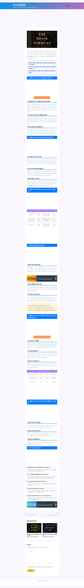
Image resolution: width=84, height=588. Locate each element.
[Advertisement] (42, 20)
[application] (69, 5)
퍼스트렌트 (19, 4)
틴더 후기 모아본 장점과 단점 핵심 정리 (50, 535)
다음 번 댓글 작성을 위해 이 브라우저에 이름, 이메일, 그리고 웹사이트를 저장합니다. (40, 566)
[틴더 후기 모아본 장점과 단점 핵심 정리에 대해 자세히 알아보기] (50, 527)
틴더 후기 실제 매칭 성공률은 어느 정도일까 (34, 535)
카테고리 (67, 5)
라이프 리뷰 (32, 536)
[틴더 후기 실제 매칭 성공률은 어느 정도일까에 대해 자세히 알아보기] (34, 527)
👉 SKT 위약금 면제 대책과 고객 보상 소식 (42, 97)
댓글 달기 (28, 536)
